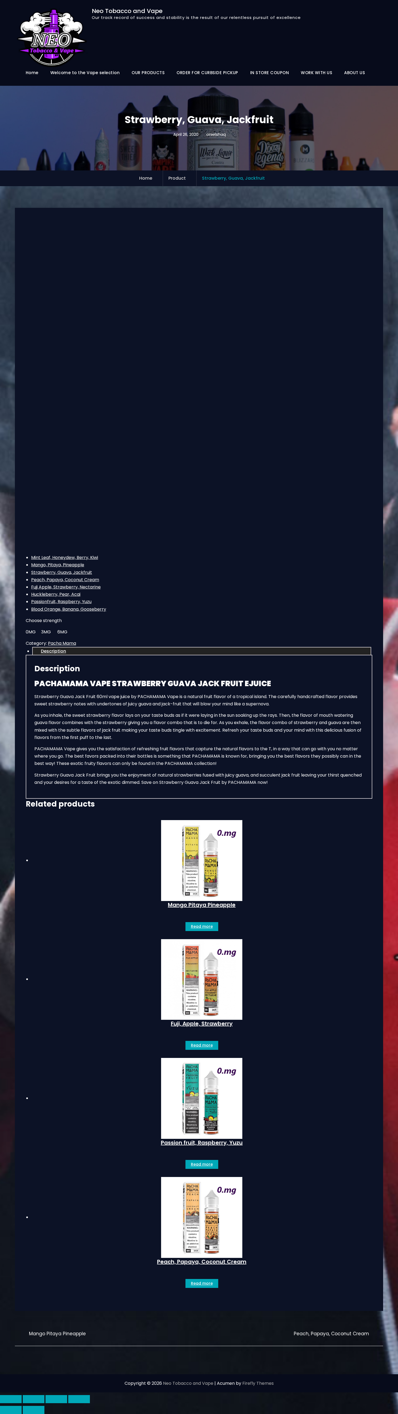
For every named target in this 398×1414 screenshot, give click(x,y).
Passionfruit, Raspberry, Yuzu (61, 602)
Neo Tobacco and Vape (127, 11)
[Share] (56, 1399)
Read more (202, 926)
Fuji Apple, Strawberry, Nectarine (66, 587)
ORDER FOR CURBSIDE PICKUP (207, 72)
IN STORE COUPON (269, 72)
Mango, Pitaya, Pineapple (57, 565)
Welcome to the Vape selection (85, 72)
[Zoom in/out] (11, 1399)
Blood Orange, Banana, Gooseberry (68, 609)
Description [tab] (53, 651)
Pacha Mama (62, 643)
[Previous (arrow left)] (11, 1410)
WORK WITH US (316, 72)
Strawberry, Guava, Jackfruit (61, 572)
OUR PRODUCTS (148, 72)
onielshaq (216, 134)
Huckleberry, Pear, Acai (55, 594)
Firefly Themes (258, 1383)
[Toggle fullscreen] (33, 1399)
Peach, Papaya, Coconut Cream (65, 580)
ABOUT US (354, 72)
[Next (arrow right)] (33, 1410)
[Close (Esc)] (79, 1399)
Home (32, 72)
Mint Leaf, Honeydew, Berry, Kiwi (64, 557)
